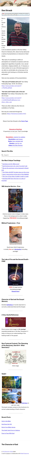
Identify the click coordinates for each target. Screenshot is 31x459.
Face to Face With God (8, 433)
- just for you (15, 143)
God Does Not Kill (7, 424)
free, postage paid (15, 141)
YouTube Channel (15, 145)
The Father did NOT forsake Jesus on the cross (15, 172)
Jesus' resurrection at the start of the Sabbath (15, 174)
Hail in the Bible (6, 421)
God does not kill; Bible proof (10, 164)
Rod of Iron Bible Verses (8, 427)
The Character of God (8, 451)
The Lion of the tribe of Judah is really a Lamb (15, 176)
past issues (15, 139)
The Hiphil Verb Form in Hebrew (11, 430)
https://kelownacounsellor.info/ (16, 113)
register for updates (15, 137)
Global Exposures (24, 453)
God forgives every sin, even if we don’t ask (14, 166)
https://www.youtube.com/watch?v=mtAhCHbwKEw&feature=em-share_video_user (11, 100)
